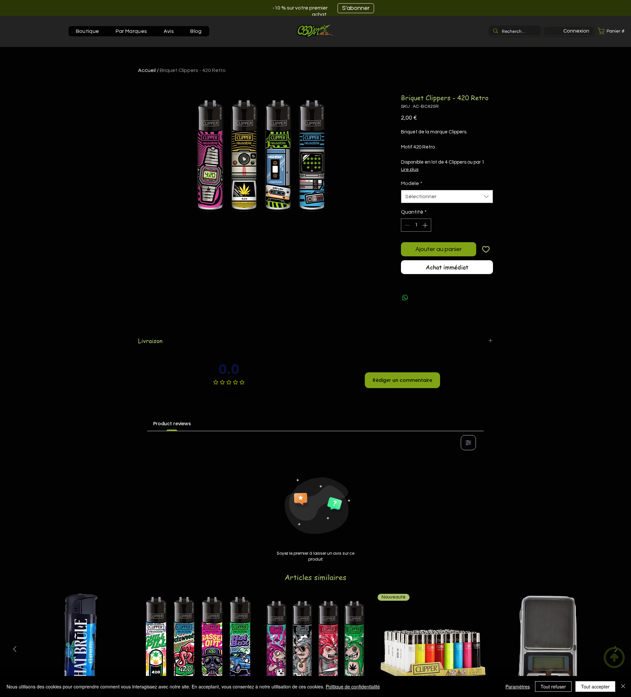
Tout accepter (595, 686)
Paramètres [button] (517, 686)
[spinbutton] (416, 225)
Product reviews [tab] (172, 423)
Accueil (147, 70)
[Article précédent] (15, 649)
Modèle (411, 183)
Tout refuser (553, 686)
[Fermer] (623, 686)
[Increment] (425, 225)
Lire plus (409, 169)
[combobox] (447, 196)
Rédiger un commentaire (402, 380)
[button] (613, 31)
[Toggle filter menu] (468, 442)
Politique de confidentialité (353, 686)
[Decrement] (406, 225)
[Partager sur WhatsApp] (405, 298)
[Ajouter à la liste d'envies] (486, 249)
